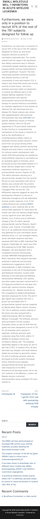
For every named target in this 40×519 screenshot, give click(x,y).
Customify (19, 515)
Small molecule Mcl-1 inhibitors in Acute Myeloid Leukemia (16, 6)
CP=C (4, 437)
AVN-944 (27, 118)
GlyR (5, 41)
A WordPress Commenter (12, 496)
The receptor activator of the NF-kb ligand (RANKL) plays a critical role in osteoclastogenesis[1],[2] (20, 456)
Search (5, 421)
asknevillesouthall (11, 39)
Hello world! (31, 496)
